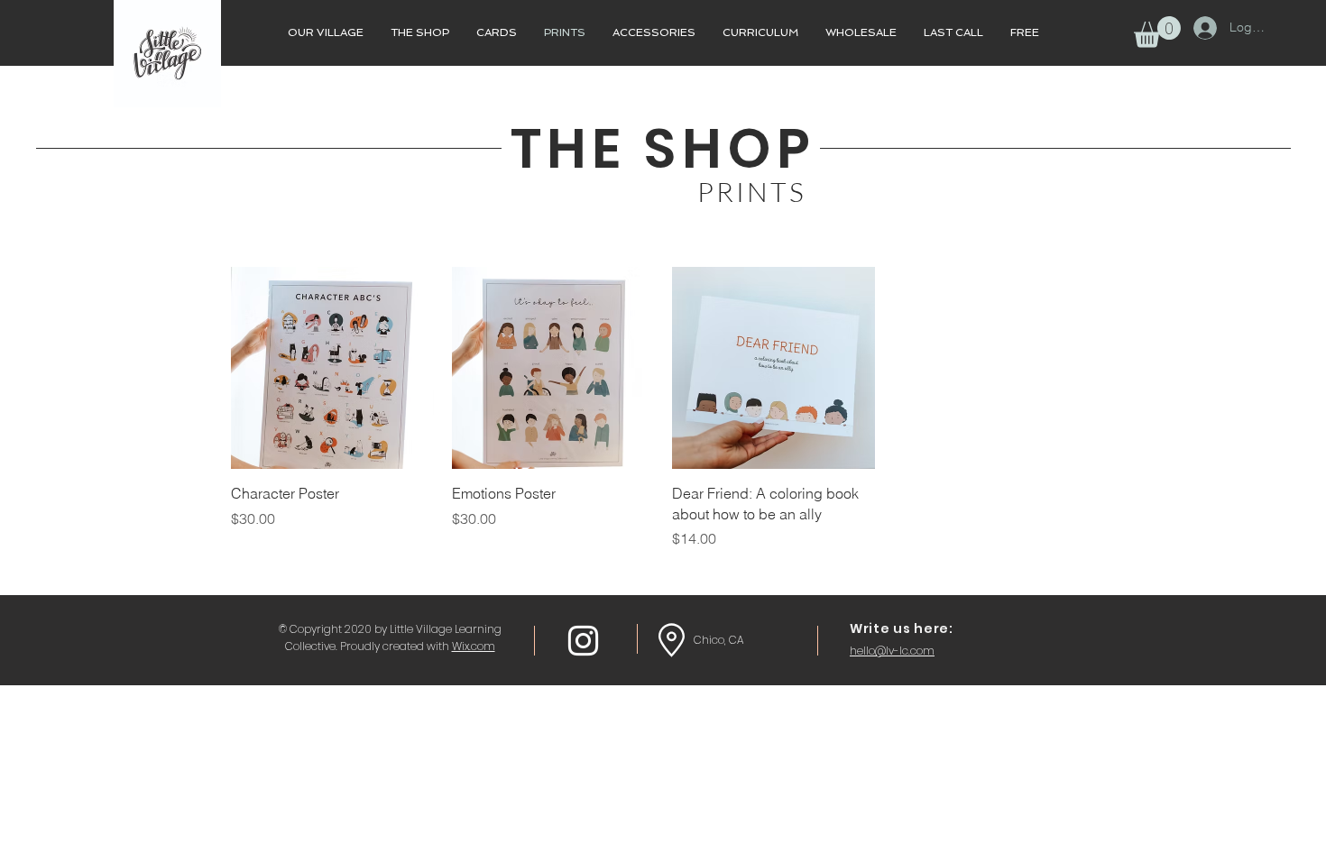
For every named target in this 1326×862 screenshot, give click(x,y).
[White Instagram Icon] (583, 640)
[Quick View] (332, 368)
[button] (1157, 32)
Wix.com (473, 646)
